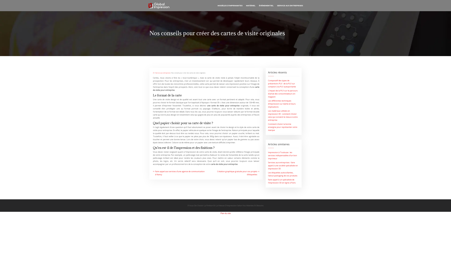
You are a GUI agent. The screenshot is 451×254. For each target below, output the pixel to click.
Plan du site (225, 213)
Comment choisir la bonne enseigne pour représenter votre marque (282, 127)
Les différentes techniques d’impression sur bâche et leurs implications (282, 103)
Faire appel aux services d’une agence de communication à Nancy (180, 173)
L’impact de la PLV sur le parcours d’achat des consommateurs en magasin (283, 93)
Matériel (250, 5)
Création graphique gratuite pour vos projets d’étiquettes (237, 173)
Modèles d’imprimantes (230, 5)
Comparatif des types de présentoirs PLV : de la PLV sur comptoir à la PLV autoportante (282, 83)
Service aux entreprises (290, 5)
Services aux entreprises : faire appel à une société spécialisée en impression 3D (283, 165)
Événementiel (266, 5)
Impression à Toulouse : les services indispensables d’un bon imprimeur (282, 155)
